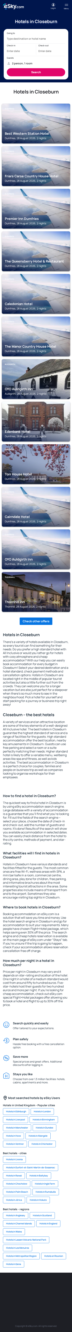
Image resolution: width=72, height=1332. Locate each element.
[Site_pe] (52, 1284)
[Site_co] (52, 1292)
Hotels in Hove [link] (13, 1135)
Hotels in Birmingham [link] (44, 1119)
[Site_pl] (41, 1284)
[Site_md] (19, 1292)
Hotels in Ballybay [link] (39, 1175)
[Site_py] (63, 1301)
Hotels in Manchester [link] (17, 1127)
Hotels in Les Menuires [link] (17, 1247)
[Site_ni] (30, 1301)
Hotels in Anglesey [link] (15, 1215)
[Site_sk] (30, 1292)
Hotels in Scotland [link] (42, 1215)
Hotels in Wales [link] (14, 1231)
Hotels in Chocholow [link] (16, 1183)
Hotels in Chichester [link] (42, 1143)
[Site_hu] (41, 1292)
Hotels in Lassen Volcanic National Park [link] (26, 1239)
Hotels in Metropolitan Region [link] (21, 1256)
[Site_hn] (52, 1301)
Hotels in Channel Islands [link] (19, 1223)
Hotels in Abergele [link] (38, 1135)
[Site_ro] (19, 1284)
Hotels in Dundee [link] (44, 1127)
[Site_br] (8, 1284)
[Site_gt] (41, 1301)
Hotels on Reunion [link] (53, 1256)
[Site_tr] (63, 1284)
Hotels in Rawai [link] (14, 1175)
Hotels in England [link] (48, 1223)
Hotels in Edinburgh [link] (16, 1111)
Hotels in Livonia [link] (14, 1159)
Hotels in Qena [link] (13, 1264)
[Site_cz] (8, 1292)
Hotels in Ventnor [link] (15, 1143)
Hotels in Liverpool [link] (15, 1119)
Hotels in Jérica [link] (14, 1199)
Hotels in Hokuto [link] (38, 1199)
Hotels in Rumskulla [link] (46, 1191)
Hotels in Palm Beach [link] (17, 1191)
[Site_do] (63, 1292)
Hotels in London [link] (42, 1111)
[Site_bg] (30, 1284)
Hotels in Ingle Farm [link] (45, 1183)
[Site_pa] (8, 1301)
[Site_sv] (19, 1301)
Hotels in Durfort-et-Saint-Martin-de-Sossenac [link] (30, 1167)
